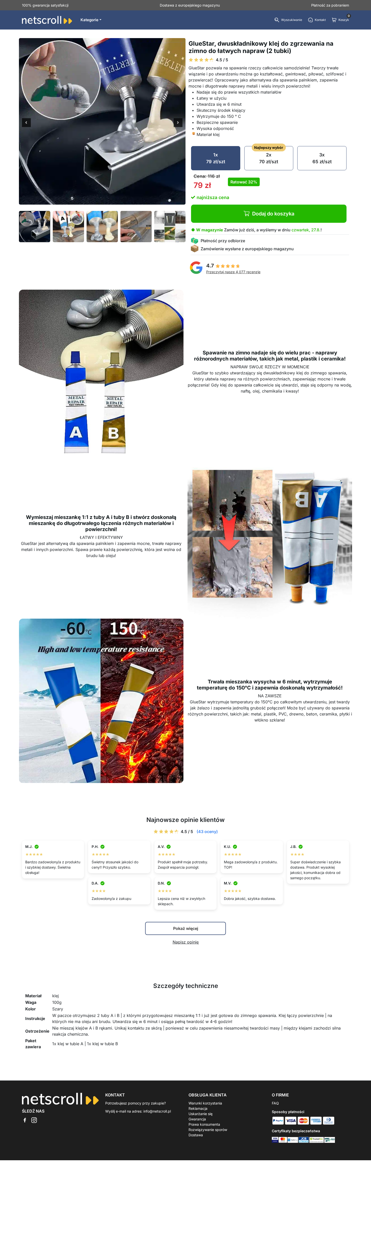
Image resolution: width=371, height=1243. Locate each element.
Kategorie (89, 19)
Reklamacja (198, 1108)
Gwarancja (197, 1119)
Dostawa (196, 1135)
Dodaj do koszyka (273, 214)
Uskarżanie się (201, 1114)
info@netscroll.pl (157, 1111)
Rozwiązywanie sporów (208, 1129)
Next (178, 123)
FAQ (275, 1103)
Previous (26, 123)
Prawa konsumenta (204, 1124)
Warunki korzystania (205, 1103)
